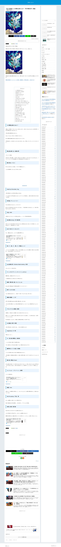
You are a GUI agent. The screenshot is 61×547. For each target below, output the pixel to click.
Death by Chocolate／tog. (20, 94)
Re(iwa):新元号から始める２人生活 (48, 117)
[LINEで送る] (13, 43)
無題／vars (17, 118)
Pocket (16, 43)
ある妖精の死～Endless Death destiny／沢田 (22, 102)
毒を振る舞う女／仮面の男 (20, 91)
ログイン (43, 347)
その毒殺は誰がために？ (19, 90)
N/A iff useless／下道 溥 (19, 119)
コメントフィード (45, 352)
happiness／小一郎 (19, 111)
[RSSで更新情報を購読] (23, 458)
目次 (21, 88)
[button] (33, 36)
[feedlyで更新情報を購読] (21, 458)
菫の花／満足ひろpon (19, 115)
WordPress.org (44, 354)
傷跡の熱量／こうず (19, 107)
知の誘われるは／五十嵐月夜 (20, 98)
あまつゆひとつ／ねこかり (20, 99)
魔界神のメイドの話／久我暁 (20, 114)
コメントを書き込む (22, 537)
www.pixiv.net (24, 185)
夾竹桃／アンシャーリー (19, 95)
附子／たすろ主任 (18, 106)
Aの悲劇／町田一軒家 (19, 110)
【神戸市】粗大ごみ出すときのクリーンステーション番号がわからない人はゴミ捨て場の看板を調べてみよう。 (48, 107)
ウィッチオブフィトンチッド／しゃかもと (22, 103)
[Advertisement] (22, 84)
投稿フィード (44, 349)
